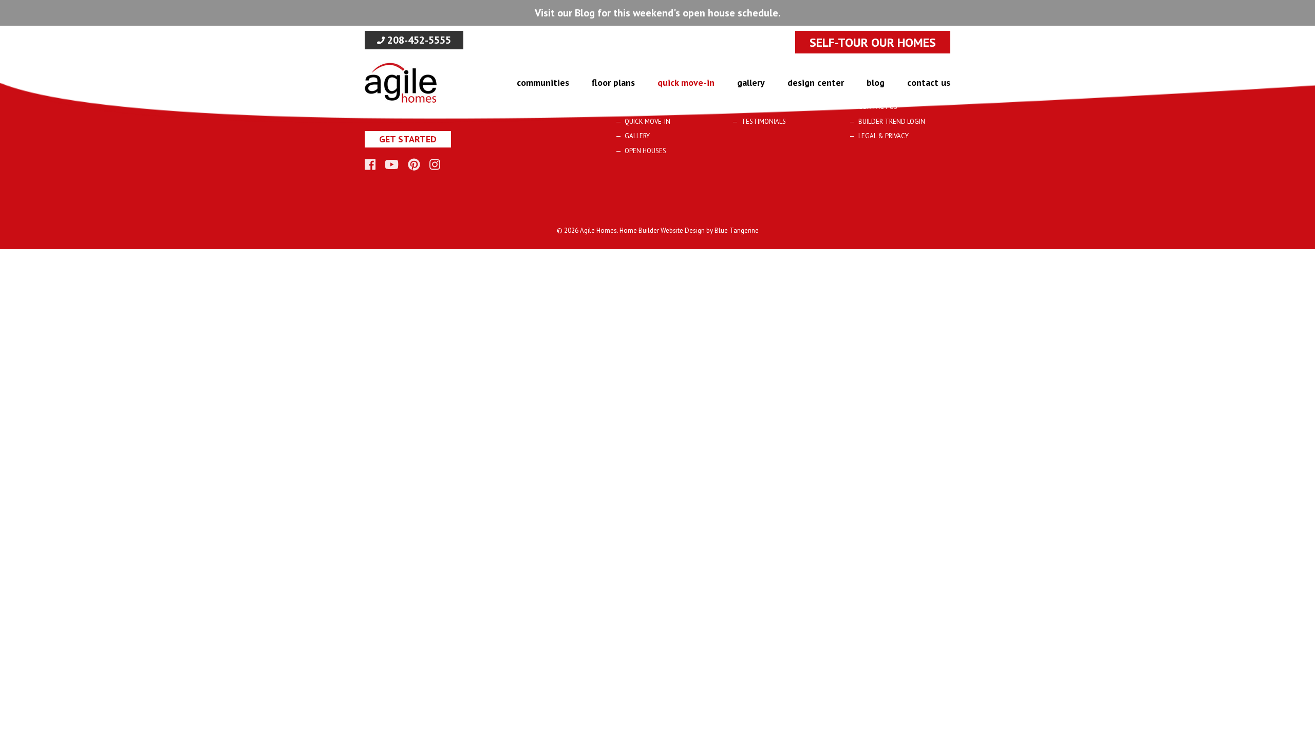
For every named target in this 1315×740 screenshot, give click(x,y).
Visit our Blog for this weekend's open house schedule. (658, 13)
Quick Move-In (686, 82)
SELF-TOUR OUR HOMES (873, 42)
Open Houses (645, 150)
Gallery (751, 82)
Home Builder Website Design (662, 230)
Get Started (408, 139)
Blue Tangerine (737, 230)
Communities (543, 82)
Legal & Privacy (883, 136)
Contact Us (928, 82)
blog (876, 82)
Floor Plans (613, 82)
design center (815, 82)
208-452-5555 (418, 40)
